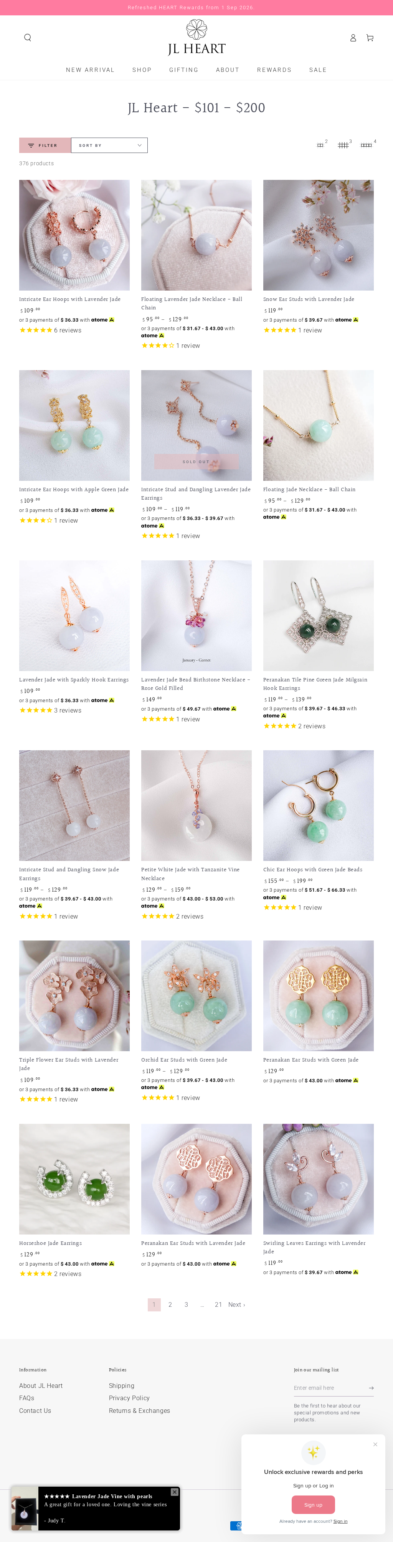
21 (218, 1304)
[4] (366, 145)
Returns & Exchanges (139, 1410)
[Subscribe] (371, 1387)
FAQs (26, 1398)
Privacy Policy (129, 1398)
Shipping (122, 1385)
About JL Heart (41, 1385)
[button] (27, 37)
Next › (237, 1304)
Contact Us (35, 1410)
